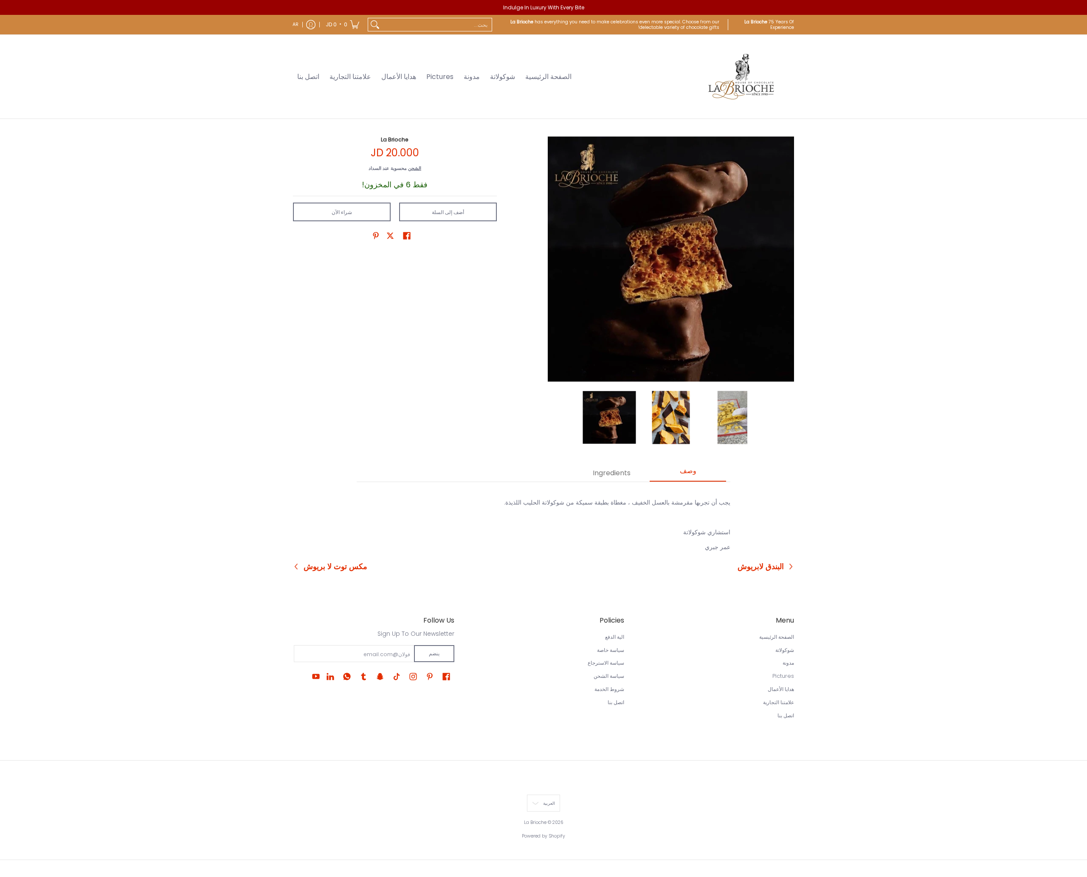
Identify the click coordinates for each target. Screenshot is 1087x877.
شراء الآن (342, 212)
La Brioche (394, 139)
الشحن (414, 168)
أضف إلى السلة (448, 212)
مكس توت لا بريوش (335, 566)
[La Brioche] (741, 76)
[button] (407, 235)
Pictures (783, 676)
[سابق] (553, 259)
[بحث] (375, 24)
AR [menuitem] (296, 24)
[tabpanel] (543, 520)
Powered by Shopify (543, 836)
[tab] (688, 473)
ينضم (434, 653)
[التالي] (788, 259)
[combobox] (437, 24)
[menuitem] (342, 24)
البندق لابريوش (761, 566)
